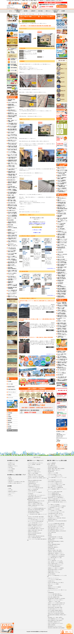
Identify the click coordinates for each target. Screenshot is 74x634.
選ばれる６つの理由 (11, 464)
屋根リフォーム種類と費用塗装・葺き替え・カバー (62, 218)
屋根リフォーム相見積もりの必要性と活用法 (35, 503)
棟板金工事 (63, 90)
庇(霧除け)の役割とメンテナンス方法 (11, 166)
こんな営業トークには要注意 (62, 318)
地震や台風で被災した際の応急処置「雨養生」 (12, 175)
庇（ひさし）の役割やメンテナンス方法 (12, 274)
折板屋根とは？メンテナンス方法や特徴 (62, 232)
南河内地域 (10, 422)
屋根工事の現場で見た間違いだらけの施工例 (62, 278)
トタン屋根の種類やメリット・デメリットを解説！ (56, 507)
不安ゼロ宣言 (10, 467)
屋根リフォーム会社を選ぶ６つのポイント (62, 255)
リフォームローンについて (32, 506)
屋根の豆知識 (10, 224)
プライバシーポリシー (12, 392)
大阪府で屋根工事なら (12, 389)
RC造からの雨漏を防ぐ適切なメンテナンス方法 (55, 563)
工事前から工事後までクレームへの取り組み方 (62, 311)
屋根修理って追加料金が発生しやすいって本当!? (62, 329)
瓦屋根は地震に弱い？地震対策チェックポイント (62, 273)
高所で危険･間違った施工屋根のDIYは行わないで (12, 262)
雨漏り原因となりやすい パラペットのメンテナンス (36, 518)
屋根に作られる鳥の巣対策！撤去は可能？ (35, 533)
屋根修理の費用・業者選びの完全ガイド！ (12, 105)
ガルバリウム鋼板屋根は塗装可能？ (62, 175)
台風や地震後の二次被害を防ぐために (62, 267)
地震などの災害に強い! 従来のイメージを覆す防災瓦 (56, 554)
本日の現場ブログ (11, 480)
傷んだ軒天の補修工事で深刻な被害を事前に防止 (12, 129)
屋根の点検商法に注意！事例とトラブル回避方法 (62, 323)
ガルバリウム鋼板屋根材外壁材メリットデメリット (62, 188)
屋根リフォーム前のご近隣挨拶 (33, 473)
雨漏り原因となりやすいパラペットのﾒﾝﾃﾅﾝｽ (12, 141)
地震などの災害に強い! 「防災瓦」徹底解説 (62, 275)
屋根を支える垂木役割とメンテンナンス (12, 265)
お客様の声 (33, 10)
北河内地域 (10, 418)
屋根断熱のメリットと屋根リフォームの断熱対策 (12, 285)
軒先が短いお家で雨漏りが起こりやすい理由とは (12, 213)
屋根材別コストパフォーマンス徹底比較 (12, 227)
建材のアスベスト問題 (51, 559)
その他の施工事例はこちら (51, 268)
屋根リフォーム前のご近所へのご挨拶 (61, 308)
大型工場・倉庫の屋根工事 (32, 490)
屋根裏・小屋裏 (11, 195)
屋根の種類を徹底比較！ (60, 216)
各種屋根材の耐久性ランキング (53, 588)
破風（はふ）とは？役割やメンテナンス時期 (12, 296)
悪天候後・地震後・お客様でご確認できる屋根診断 (56, 468)
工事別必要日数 (60, 252)
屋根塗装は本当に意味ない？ (11, 108)
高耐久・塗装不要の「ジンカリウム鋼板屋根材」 (56, 562)
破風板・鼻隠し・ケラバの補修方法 (53, 516)
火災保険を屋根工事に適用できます (33, 486)
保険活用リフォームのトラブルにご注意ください (62, 334)
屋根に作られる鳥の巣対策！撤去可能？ (62, 367)
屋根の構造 (10, 118)
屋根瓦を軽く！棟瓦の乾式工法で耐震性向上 (62, 270)
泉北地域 (9, 426)
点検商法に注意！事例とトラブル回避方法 (35, 474)
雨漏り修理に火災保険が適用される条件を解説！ (62, 291)
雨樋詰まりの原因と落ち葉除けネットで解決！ (62, 365)
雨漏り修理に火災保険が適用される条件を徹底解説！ (56, 627)
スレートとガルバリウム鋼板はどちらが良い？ (62, 167)
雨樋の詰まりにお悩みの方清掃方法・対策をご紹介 (62, 362)
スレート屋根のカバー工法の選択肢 (62, 221)
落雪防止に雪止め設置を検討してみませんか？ (35, 524)
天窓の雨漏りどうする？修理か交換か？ (12, 279)
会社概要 (63, 10)
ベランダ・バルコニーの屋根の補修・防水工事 (35, 487)
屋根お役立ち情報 (61, 257)
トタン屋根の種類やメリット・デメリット (62, 229)
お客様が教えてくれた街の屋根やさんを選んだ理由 (16, 481)
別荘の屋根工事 (60, 374)
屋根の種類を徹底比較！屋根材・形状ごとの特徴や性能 (57, 500)
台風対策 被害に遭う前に (32, 483)
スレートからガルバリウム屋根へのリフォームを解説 (62, 170)
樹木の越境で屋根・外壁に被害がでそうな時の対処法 (62, 331)
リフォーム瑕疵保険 (11, 468)
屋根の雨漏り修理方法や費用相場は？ (12, 268)
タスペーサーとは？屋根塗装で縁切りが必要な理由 (56, 523)
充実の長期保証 (10, 470)
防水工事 (62, 81)
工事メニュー (48, 10)
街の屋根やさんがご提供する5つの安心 (18, 11)
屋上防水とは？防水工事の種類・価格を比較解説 (12, 146)
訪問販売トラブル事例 (62, 320)
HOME (20, 14)
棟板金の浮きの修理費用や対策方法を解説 (12, 116)
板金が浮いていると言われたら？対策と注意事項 (62, 326)
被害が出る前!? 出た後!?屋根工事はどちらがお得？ (62, 316)
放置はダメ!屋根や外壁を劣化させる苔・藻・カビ (12, 236)
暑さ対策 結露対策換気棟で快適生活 (11, 197)
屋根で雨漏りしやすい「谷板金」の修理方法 (12, 208)
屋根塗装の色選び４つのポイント (61, 281)
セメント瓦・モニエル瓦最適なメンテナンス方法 (12, 155)
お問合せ (9, 394)
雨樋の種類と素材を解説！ (32, 534)
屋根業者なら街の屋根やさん (12, 491)
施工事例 (25, 10)
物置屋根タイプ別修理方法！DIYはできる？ (62, 352)
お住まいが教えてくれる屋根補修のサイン (62, 211)
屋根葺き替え (63, 64)
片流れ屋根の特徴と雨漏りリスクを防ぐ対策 (12, 187)
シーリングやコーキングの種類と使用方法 (12, 169)
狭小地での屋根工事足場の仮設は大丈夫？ (62, 247)
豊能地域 (9, 420)
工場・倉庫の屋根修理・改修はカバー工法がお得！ (62, 357)
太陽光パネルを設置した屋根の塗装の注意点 (62, 234)
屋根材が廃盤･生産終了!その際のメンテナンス (12, 238)
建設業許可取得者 (11, 386)
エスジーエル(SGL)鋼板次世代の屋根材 (12, 254)
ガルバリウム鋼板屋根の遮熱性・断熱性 (62, 178)
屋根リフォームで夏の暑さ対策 (33, 489)
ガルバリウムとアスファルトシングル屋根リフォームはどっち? (12, 244)
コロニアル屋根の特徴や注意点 (61, 226)
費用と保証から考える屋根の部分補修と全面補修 (36, 509)
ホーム (10, 10)
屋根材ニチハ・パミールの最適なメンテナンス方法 (62, 240)
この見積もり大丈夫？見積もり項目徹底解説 (62, 313)
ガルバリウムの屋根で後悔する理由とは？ (12, 251)
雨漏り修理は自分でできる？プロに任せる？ (12, 110)
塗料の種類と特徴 (61, 390)
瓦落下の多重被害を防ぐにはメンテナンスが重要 (62, 262)
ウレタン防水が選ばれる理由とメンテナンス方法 (12, 135)
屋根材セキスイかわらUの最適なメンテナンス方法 (62, 242)
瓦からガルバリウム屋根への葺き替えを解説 (62, 173)
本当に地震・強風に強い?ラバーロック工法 (12, 177)
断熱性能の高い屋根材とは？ (11, 282)
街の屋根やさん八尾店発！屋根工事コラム (15, 483)
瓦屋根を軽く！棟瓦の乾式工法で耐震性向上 (55, 551)
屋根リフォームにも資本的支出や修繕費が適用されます (37, 508)
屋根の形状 (10, 184)
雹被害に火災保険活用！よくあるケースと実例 (62, 294)
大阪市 (9, 414)
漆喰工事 (62, 73)
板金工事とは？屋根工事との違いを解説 (12, 113)
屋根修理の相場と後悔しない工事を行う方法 (62, 203)
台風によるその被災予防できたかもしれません (62, 260)
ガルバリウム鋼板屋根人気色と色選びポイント (62, 181)
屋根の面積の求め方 (51, 539)
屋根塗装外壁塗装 (62, 95)
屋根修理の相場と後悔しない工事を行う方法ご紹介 (36, 500)
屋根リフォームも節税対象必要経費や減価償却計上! (62, 380)
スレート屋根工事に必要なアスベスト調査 (54, 557)
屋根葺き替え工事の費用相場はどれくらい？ (62, 205)
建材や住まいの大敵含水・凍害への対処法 (12, 200)
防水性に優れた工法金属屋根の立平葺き (11, 172)
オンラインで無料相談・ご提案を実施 (34, 464)
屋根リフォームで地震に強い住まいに (34, 484)
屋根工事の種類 (61, 60)
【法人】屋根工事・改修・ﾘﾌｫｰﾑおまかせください (62, 377)
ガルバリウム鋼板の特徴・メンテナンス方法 (55, 560)
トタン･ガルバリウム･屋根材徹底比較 (12, 248)
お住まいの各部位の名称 (12, 102)
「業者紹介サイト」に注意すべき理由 (62, 337)
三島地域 (9, 416)
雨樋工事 (62, 77)
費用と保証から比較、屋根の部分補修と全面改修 (62, 208)
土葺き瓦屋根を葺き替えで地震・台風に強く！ (12, 158)
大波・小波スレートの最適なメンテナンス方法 (12, 163)
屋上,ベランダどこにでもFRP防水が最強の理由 (12, 143)
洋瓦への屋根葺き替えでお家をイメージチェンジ (12, 241)
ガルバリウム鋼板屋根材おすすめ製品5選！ (62, 183)
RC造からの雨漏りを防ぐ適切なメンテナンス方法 (12, 271)
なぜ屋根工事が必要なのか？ (62, 197)
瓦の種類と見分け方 (11, 210)
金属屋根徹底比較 (51, 592)
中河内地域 (10, 412)
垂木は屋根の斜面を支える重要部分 (33, 512)
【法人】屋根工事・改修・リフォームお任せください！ (37, 495)
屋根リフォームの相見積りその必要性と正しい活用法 (62, 305)
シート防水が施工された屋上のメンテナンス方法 (12, 138)
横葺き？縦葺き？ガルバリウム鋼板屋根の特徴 (62, 186)
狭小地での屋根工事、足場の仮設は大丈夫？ (55, 481)
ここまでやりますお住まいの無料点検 (55, 11)
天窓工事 (62, 99)
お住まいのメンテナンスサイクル (53, 578)
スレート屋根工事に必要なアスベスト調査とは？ (12, 291)
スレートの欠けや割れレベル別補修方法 (62, 224)
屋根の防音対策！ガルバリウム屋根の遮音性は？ (62, 191)
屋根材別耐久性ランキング (11, 230)
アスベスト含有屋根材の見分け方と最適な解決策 (12, 216)
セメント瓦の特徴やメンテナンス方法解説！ (12, 152)
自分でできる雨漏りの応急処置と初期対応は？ (62, 288)
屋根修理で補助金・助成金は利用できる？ (62, 296)
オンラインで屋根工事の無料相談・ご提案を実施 (62, 303)
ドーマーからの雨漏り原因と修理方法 (12, 276)
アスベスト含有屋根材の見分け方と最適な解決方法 (56, 556)
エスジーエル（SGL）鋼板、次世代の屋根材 (55, 595)
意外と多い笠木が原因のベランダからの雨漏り (12, 126)
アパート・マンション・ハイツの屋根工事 (35, 492)
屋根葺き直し (63, 86)
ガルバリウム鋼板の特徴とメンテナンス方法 (12, 257)
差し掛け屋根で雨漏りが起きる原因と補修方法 (55, 611)
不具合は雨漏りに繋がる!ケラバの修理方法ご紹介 (12, 124)
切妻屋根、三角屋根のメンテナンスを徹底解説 (12, 190)
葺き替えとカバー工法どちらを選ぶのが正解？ (62, 213)
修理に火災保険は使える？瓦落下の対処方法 (62, 265)
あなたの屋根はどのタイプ (52, 465)
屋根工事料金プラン (31, 467)
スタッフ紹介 (10, 489)
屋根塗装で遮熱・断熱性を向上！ (53, 547)
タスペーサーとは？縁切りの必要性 (11, 132)
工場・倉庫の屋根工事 (62, 369)
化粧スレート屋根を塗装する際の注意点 (61, 237)
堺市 (9, 424)
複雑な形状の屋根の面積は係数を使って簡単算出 (56, 541)
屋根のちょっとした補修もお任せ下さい (34, 471)
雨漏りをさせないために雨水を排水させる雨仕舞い (56, 613)
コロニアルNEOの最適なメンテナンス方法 (62, 245)
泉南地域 (9, 428)
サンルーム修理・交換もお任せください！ (62, 354)
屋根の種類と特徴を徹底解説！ (11, 100)
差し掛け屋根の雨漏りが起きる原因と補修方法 (12, 193)
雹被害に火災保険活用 (51, 624)
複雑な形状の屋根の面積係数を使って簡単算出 (12, 182)
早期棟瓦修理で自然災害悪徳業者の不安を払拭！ (12, 160)
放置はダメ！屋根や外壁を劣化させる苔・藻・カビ (56, 604)
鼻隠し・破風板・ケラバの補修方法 (12, 121)
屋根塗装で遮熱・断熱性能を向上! (62, 286)
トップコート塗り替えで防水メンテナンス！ (12, 293)
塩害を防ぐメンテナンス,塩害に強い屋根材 (12, 233)
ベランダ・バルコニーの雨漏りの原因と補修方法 (12, 149)
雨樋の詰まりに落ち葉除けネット (33, 531)
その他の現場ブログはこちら (50, 354)
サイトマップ (10, 397)
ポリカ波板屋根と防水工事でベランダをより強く (62, 360)
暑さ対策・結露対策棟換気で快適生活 (54, 544)
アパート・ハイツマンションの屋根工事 (62, 372)
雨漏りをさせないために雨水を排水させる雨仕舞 (12, 205)
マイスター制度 (10, 471)
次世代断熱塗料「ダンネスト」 (60, 283)
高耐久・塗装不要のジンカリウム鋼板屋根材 (12, 259)
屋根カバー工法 (64, 68)
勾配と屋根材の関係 (11, 202)
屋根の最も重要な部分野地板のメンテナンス (12, 222)
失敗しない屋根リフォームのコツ (62, 200)
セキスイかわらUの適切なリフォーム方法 (54, 474)
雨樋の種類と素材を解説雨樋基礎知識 (12, 288)
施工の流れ (40, 10)
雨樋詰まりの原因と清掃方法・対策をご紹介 (35, 530)
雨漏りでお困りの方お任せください (33, 470)
